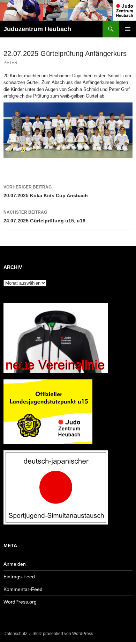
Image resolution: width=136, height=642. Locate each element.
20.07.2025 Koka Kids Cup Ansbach (45, 191)
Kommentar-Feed (23, 589)
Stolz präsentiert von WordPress (62, 633)
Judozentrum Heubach (37, 29)
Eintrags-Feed (19, 576)
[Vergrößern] (123, 111)
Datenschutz (15, 633)
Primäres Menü (127, 29)
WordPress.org (20, 602)
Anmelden (14, 564)
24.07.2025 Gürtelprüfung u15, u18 (44, 216)
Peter (10, 62)
